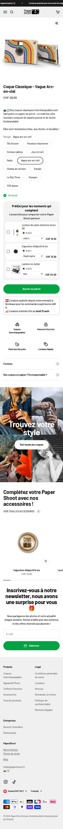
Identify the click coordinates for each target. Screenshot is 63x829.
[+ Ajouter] (46, 561)
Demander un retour (45, 694)
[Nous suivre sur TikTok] (14, 782)
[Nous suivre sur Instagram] (5, 782)
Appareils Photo (11, 683)
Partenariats (9, 732)
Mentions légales (44, 709)
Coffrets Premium (12, 688)
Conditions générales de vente (46, 675)
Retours (39, 688)
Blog (5, 759)
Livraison (40, 683)
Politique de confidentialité (42, 702)
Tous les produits (12, 700)
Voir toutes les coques (31, 444)
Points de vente (11, 753)
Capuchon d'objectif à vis (26, 570)
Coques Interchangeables (12, 675)
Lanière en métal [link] (30, 264)
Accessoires (9, 694)
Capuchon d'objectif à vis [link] (35, 246)
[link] (15, 231)
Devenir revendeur (13, 727)
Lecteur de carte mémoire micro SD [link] (39, 227)
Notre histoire (10, 749)
